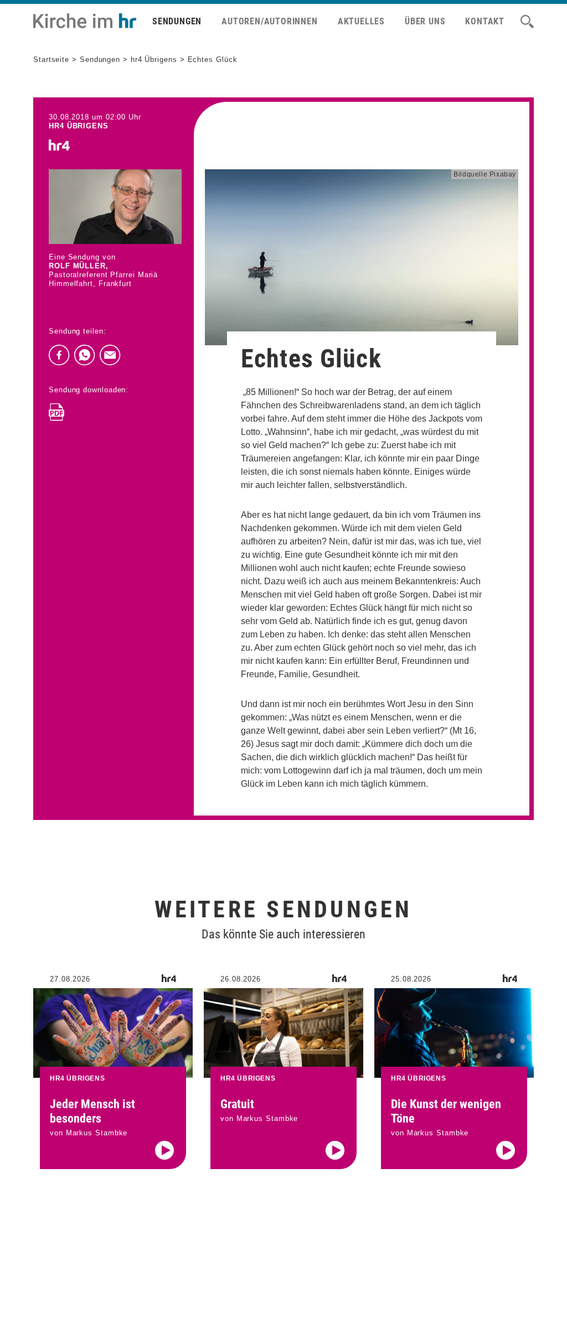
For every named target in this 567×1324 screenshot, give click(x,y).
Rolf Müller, (79, 266)
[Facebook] (59, 355)
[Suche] (527, 21)
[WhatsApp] (84, 355)
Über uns (425, 21)
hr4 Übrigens (154, 59)
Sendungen (177, 21)
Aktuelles (361, 21)
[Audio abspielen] (164, 1150)
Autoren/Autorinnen (269, 21)
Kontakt (484, 21)
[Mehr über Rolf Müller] (115, 206)
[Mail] (110, 355)
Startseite (51, 59)
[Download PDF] (56, 412)
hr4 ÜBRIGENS (79, 126)
